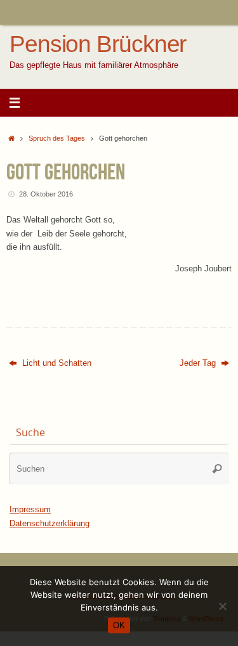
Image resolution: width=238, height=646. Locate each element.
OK (119, 625)
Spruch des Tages (57, 138)
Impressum (30, 509)
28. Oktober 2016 (46, 194)
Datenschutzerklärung (49, 523)
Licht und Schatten (55, 363)
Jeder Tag (199, 363)
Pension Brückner (98, 44)
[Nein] (222, 606)
